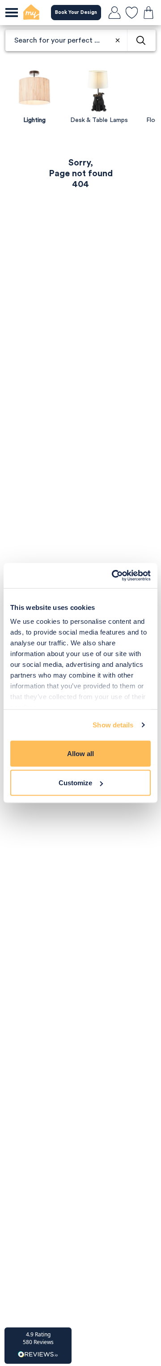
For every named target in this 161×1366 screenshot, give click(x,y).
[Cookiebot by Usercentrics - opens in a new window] (113, 576)
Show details (113, 725)
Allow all (80, 753)
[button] (38, 1345)
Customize (75, 783)
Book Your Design (76, 12)
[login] (114, 12)
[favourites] (131, 12)
